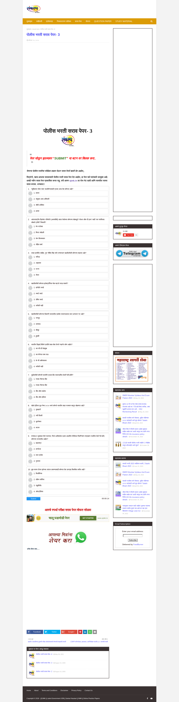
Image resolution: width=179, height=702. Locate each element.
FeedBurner (138, 544)
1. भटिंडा (37, 257)
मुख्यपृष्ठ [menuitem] (29, 21)
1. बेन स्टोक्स (38, 226)
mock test (35, 29)
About (36, 690)
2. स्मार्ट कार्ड (38, 293)
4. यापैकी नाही (38, 305)
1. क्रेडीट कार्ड (39, 287)
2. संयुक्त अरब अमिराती (41, 199)
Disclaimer (64, 690)
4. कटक (36, 427)
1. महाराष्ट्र (37, 443)
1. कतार (36, 193)
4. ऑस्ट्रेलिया (38, 491)
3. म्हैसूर (36, 330)
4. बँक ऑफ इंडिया (40, 397)
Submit (33, 499)
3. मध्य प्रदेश (38, 455)
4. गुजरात (37, 461)
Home (29, 690)
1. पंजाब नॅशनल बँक (40, 379)
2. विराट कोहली (39, 232)
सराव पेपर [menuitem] (78, 21)
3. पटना (36, 269)
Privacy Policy (76, 690)
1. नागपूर (37, 318)
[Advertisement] (68, 63)
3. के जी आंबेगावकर (40, 360)
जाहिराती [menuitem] (39, 21)
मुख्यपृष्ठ (29, 29)
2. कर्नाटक (37, 449)
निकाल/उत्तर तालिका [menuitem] (64, 21)
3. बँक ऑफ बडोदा (40, 391)
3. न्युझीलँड (37, 485)
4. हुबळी (36, 336)
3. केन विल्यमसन (39, 238)
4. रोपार (36, 275)
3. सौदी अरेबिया (39, 205)
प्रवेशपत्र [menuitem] (49, 21)
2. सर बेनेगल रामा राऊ (41, 354)
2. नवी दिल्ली (38, 415)
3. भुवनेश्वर (37, 421)
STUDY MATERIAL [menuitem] (123, 21)
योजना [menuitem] (88, 21)
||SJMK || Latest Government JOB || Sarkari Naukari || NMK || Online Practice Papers (70, 698)
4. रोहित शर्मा (38, 244)
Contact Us (89, 690)
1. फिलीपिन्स (38, 473)
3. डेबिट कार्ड (38, 299)
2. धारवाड (37, 324)
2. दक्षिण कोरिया (39, 479)
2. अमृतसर (37, 263)
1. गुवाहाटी (37, 409)
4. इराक (36, 211)
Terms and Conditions (49, 690)
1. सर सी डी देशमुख (40, 348)
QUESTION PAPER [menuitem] (103, 21)
